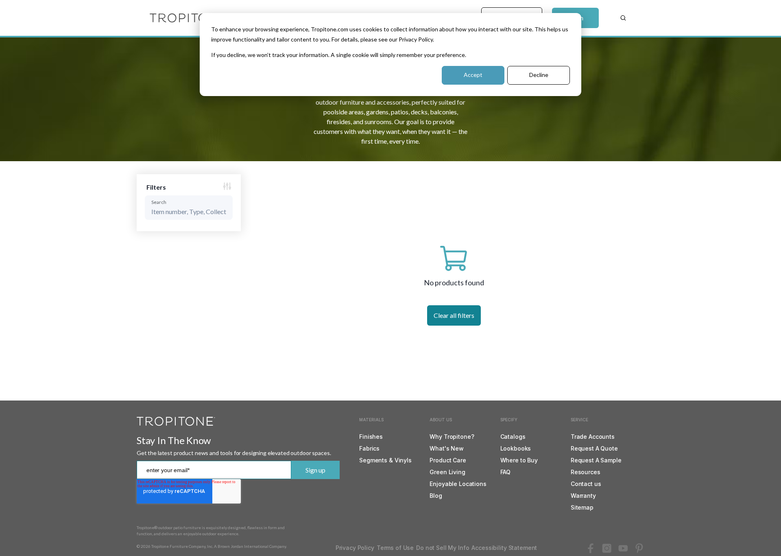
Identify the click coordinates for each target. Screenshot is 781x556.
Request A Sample (596, 460)
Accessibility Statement (504, 547)
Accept (473, 74)
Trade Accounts (593, 436)
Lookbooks (515, 448)
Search (158, 202)
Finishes (371, 436)
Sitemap (582, 507)
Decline (538, 74)
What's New (447, 448)
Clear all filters (454, 315)
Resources (585, 471)
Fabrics (369, 448)
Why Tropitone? (452, 436)
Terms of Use (395, 547)
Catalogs (513, 436)
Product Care (448, 460)
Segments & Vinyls (385, 460)
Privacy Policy (355, 547)
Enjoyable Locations (458, 483)
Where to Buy (519, 460)
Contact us (586, 483)
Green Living (447, 471)
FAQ (505, 471)
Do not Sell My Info (442, 547)
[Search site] (623, 18)
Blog (436, 495)
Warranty (583, 495)
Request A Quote (594, 448)
